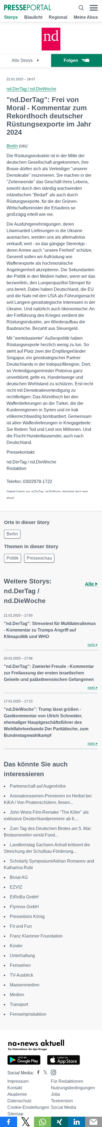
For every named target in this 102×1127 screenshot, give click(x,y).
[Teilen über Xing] (59, 1122)
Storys (11, 17)
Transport (19, 1004)
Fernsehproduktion (28, 1014)
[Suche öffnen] (81, 7)
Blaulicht (33, 17)
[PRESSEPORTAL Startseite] (27, 8)
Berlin (12, 146)
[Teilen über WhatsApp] (42, 1122)
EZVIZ (16, 887)
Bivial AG (19, 877)
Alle (90, 584)
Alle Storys (23, 60)
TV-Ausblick (21, 975)
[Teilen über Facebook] (8, 1122)
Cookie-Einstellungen (28, 1107)
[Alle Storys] (51, 49)
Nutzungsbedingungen (73, 1087)
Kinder (16, 945)
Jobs (55, 1094)
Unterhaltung (22, 955)
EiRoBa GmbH (24, 897)
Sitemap (15, 1114)
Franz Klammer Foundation (36, 936)
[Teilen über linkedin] (76, 1122)
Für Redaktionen (67, 1081)
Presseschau (39, 558)
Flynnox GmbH (24, 906)
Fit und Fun (21, 926)
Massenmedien (24, 985)
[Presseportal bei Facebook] (37, 1073)
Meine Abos (86, 17)
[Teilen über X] (25, 1122)
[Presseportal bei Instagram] (52, 1072)
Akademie (17, 1094)
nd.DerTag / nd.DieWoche (31, 89)
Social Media (63, 1107)
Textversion (62, 1100)
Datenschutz (19, 1100)
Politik (12, 558)
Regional (58, 17)
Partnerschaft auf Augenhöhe (38, 786)
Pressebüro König (27, 916)
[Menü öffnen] (93, 7)
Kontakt (14, 1087)
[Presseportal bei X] (44, 1073)
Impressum (18, 1081)
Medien (17, 994)
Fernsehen (20, 965)
